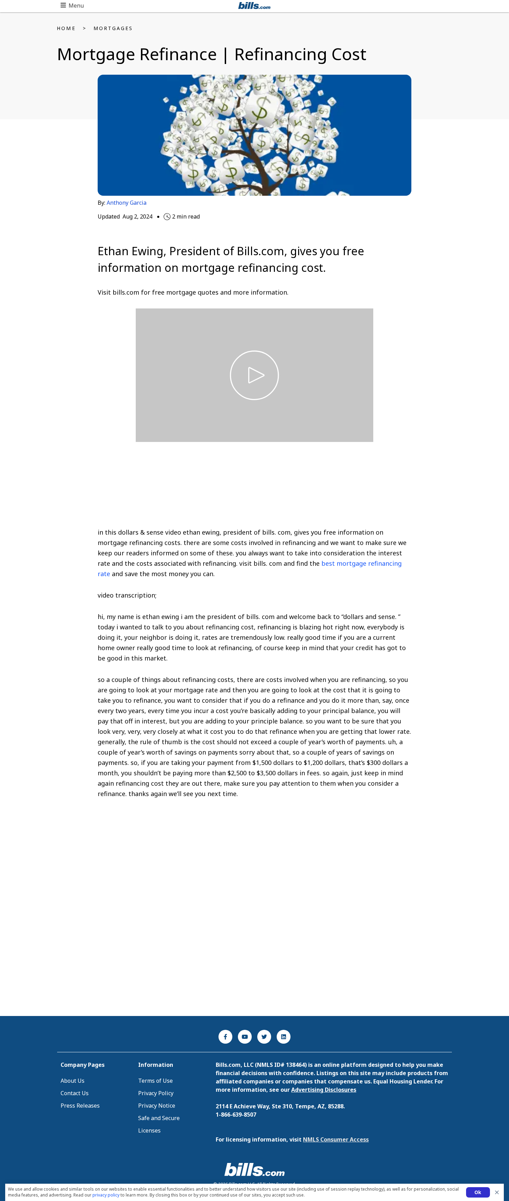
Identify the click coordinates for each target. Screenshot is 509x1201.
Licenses (149, 1130)
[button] (72, 5)
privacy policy (105, 1195)
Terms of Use (155, 1080)
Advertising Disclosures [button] (323, 1089)
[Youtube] (244, 1037)
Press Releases (80, 1105)
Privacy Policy (155, 1093)
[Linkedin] (283, 1037)
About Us (72, 1080)
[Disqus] (255, 918)
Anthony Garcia (126, 202)
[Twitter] (264, 1037)
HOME (66, 28)
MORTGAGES (113, 28)
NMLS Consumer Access (336, 1139)
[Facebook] (225, 1037)
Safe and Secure (159, 1118)
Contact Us (75, 1093)
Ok (478, 1192)
